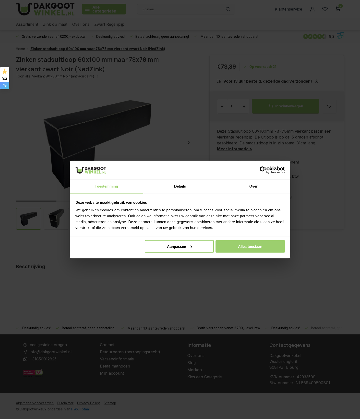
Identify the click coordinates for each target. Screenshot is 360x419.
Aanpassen (176, 246)
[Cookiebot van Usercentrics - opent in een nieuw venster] (263, 170)
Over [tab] (253, 186)
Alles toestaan (250, 246)
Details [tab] (180, 186)
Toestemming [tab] (106, 186)
